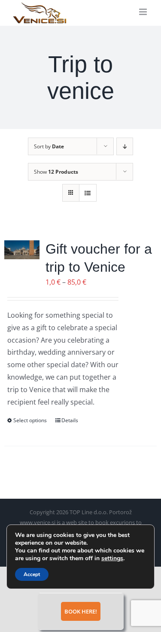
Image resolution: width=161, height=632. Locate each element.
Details (69, 420)
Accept (32, 574)
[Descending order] (124, 146)
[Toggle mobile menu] (143, 11)
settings (112, 558)
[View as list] (87, 192)
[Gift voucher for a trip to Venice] (21, 249)
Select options (30, 420)
